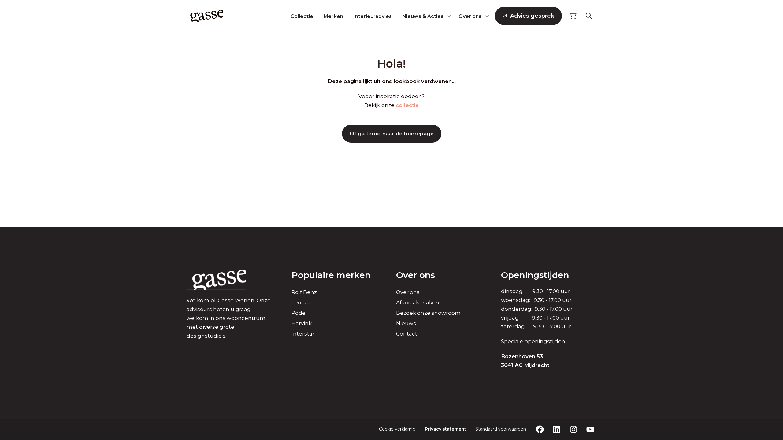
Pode (298, 313)
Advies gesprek (532, 16)
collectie (407, 105)
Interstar (302, 334)
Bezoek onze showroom (428, 313)
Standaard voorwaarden (500, 429)
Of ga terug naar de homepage (392, 133)
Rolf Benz (304, 292)
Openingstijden (535, 275)
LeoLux (301, 302)
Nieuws (406, 323)
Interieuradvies (373, 16)
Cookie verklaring (397, 429)
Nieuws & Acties (422, 16)
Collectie (302, 16)
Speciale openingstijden (533, 341)
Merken (333, 16)
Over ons (469, 16)
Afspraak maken (417, 302)
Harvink (301, 323)
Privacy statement (445, 429)
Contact (406, 334)
